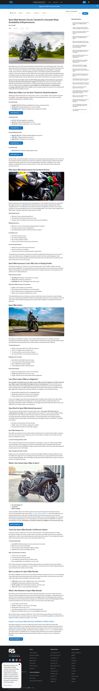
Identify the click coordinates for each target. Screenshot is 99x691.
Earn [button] (84, 2)
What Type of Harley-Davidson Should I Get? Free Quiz (80, 87)
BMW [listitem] (73, 655)
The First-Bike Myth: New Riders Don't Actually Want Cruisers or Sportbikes (80, 105)
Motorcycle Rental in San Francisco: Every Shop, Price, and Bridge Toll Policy (81, 75)
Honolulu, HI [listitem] (54, 671)
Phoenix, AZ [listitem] (54, 673)
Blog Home (13, 13)
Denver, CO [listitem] (54, 663)
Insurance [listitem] (32, 678)
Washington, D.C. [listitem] (55, 666)
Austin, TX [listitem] (53, 676)
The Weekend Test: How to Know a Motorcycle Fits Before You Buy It (81, 79)
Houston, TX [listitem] (54, 660)
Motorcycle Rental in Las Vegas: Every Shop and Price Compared (80, 65)
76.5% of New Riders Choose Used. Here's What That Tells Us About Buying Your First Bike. (81, 91)
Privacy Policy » (8, 685)
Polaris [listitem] (73, 668)
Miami (40, 513)
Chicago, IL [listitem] (54, 679)
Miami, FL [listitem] (53, 668)
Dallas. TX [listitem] (53, 681)
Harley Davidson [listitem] (76, 652)
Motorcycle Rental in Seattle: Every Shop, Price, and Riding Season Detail (81, 37)
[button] (10, 660)
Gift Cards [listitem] (32, 663)
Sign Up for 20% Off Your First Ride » (49, 6)
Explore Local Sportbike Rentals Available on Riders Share (31, 621)
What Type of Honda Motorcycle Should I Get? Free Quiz (80, 96)
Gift (61, 2)
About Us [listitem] (32, 668)
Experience (55, 2)
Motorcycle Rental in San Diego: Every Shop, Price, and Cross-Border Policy (81, 70)
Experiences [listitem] (33, 658)
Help (33, 687)
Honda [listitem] (73, 658)
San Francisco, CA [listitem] (55, 655)
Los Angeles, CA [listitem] (55, 652)
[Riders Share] (11, 2)
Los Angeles (35, 513)
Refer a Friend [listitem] (34, 666)
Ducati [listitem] (73, 663)
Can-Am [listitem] (73, 671)
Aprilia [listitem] (73, 673)
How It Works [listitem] (33, 652)
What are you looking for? (72, 11)
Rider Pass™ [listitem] (33, 660)
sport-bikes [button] (15, 28)
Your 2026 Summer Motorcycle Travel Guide (80, 110)
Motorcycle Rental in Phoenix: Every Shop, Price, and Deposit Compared (81, 83)
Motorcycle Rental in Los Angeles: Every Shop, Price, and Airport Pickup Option (80, 61)
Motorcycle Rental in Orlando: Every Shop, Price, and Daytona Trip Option (81, 32)
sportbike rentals (48, 630)
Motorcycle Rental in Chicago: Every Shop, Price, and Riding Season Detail (81, 23)
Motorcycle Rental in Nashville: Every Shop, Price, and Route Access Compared (80, 46)
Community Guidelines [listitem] (36, 680)
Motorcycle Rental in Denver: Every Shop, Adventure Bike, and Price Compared (81, 51)
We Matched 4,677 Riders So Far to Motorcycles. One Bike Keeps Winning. (81, 100)
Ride (50, 2)
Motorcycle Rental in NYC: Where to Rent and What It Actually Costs (81, 28)
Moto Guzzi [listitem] (74, 676)
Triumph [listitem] (73, 660)
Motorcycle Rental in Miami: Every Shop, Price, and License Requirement (80, 56)
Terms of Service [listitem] (34, 675)
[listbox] (21, 13)
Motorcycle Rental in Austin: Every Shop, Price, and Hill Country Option (81, 42)
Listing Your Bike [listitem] (34, 655)
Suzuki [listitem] (73, 666)
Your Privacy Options (23, 687)
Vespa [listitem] (73, 681)
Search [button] (85, 13)
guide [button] (27, 28)
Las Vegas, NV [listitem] (54, 658)
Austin (46, 513)
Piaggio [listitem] (73, 679)
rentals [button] (22, 28)
